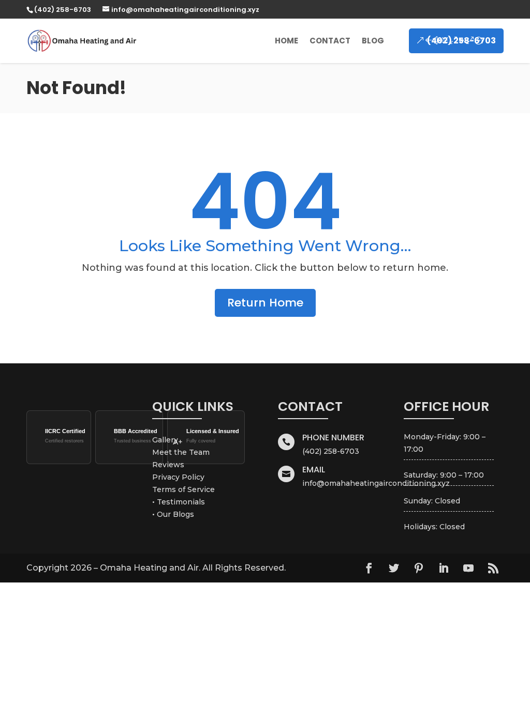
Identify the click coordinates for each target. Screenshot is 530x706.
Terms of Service (183, 489)
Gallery (165, 439)
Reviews (168, 464)
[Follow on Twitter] (394, 568)
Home (286, 40)
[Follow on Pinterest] (418, 568)
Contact (330, 40)
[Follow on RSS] (493, 568)
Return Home (265, 303)
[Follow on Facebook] (369, 568)
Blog (373, 40)
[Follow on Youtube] (468, 568)
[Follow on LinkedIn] (443, 568)
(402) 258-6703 (461, 41)
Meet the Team (181, 452)
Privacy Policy (178, 477)
